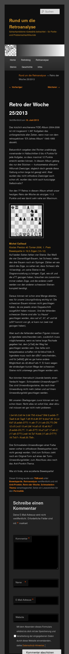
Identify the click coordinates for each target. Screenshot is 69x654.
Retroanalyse (42, 59)
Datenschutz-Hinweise (33, 645)
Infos (40, 66)
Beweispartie (15, 481)
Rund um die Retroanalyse (32, 75)
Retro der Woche (31, 484)
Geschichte (27, 66)
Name (21, 582)
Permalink (18, 490)
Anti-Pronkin (15, 484)
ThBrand (38, 478)
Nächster (54, 87)
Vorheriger (15, 87)
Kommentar (23, 538)
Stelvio (13, 66)
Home (13, 59)
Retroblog (26, 59)
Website (20, 617)
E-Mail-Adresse (25, 600)
